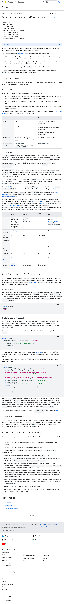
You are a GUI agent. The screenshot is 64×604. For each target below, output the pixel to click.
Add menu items (15, 246)
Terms (3, 596)
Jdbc (4, 259)
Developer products (7, 557)
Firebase (4, 581)
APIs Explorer (26, 560)
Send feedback (55, 17)
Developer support (7, 563)
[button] (32, 44)
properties (39, 352)
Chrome (4, 578)
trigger (42, 203)
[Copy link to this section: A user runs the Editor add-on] (26, 417)
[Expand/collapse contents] (11, 22)
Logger (13, 264)
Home (3, 13)
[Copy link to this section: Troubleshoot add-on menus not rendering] (42, 433)
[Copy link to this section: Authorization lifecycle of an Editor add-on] (42, 274)
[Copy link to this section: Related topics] (16, 498)
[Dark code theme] (58, 304)
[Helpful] (58, 13)
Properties (6, 255)
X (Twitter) (46, 558)
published (8, 187)
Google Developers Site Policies (47, 526)
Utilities (14, 265)
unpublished (39, 187)
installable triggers (53, 221)
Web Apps (8, 502)
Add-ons (5, 7)
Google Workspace (11, 13)
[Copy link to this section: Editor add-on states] (19, 90)
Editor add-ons (22, 53)
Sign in (60, 2)
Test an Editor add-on (11, 508)
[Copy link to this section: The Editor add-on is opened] (25, 318)
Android (4, 576)
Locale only (14, 231)
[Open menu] (2, 2)
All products (5, 589)
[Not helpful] (61, 13)
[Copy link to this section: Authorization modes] (19, 152)
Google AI (4, 586)
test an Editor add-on (55, 189)
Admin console (26, 552)
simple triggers (32, 282)
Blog (44, 552)
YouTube (45, 560)
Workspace (19, 2)
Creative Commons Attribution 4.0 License (47, 524)
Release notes (6, 560)
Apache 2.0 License (24, 526)
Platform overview (7, 555)
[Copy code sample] (60, 304)
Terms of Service (6, 565)
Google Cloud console (28, 558)
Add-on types (9, 505)
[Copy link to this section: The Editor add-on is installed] (26, 289)
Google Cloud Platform (8, 584)
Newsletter (46, 555)
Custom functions (15, 205)
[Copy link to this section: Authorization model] (22, 79)
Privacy (9, 596)
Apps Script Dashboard (29, 555)
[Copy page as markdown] (42, 17)
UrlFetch (5, 260)
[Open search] (43, 2)
